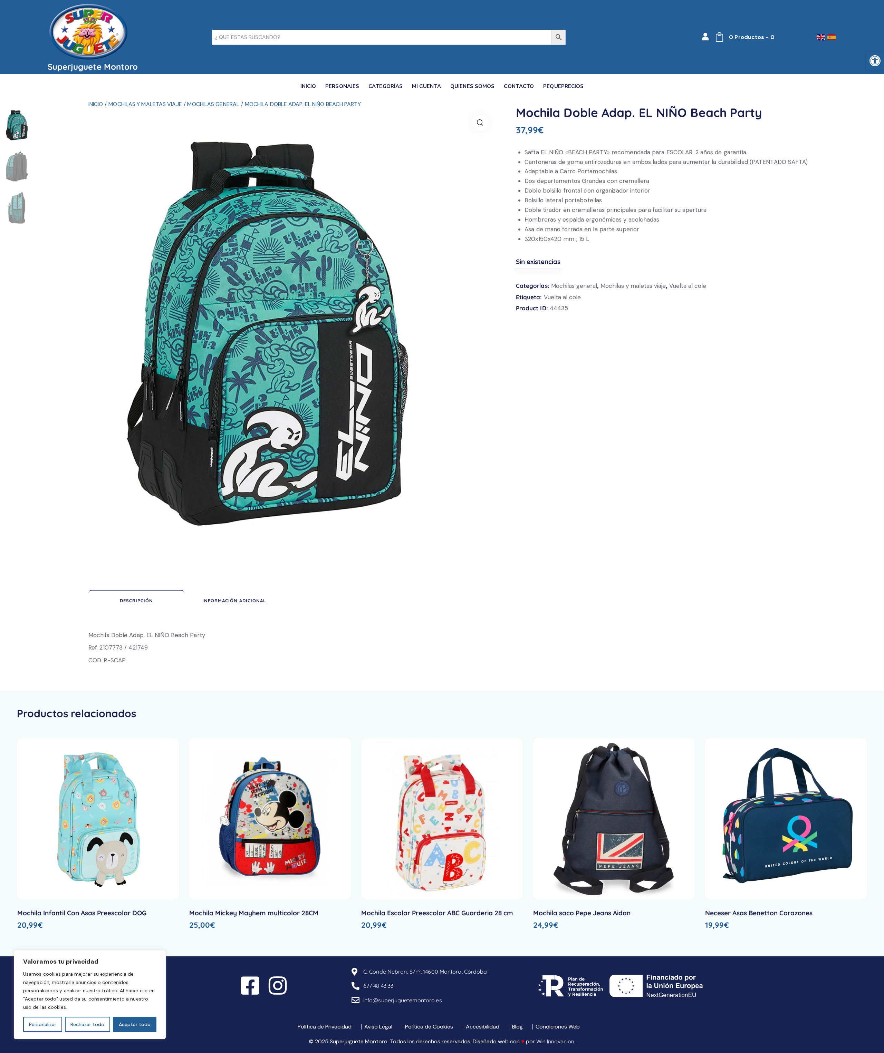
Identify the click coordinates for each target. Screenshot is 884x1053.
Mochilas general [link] (213, 104)
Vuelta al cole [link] (687, 286)
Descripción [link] (136, 600)
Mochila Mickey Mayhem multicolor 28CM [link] (253, 913)
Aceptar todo (135, 1024)
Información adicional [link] (234, 600)
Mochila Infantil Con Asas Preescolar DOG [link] (81, 913)
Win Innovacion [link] (555, 1041)
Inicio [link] (95, 104)
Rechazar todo (87, 1024)
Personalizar (42, 1024)
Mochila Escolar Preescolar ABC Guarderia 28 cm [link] (437, 913)
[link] (875, 61)
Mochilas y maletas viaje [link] (145, 104)
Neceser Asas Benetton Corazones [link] (759, 913)
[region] (90, 994)
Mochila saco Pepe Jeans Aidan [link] (582, 913)
